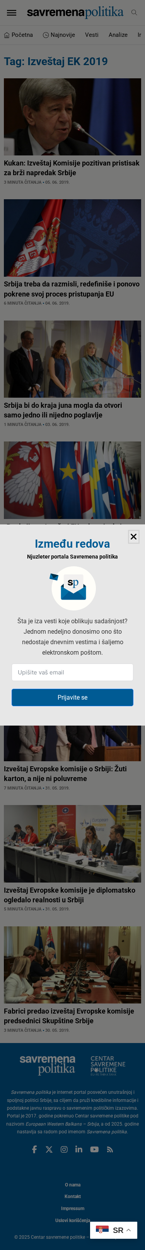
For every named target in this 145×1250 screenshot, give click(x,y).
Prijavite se (72, 697)
